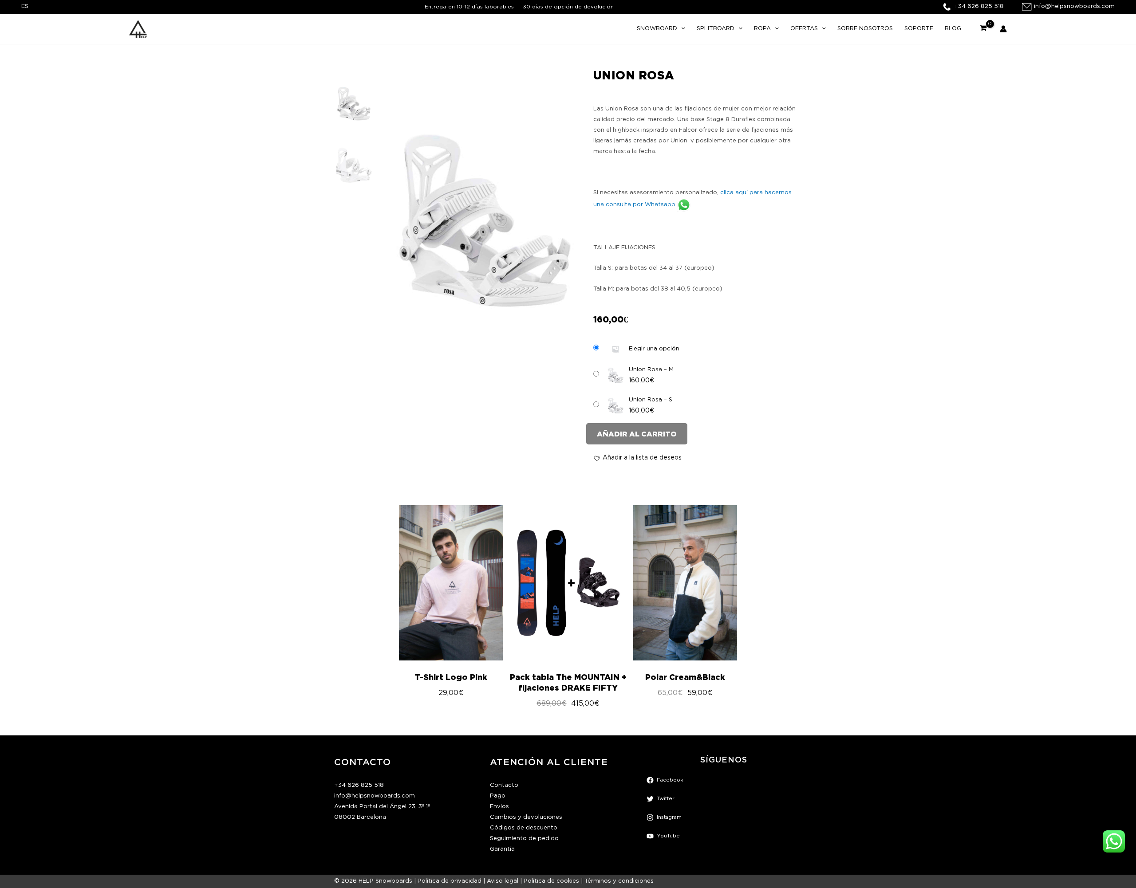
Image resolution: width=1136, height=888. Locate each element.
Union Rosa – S (650, 400)
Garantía (502, 849)
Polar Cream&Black (685, 677)
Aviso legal (502, 881)
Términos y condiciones (619, 881)
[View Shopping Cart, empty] (983, 29)
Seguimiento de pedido (524, 838)
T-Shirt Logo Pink (450, 677)
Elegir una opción (654, 349)
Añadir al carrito (637, 434)
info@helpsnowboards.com (374, 796)
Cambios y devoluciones (526, 817)
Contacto (504, 785)
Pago (497, 796)
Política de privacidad (449, 881)
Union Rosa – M (651, 370)
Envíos (499, 806)
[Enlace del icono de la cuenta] (1003, 28)
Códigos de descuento (523, 828)
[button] (681, 28)
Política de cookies (551, 881)
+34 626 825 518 (359, 785)
